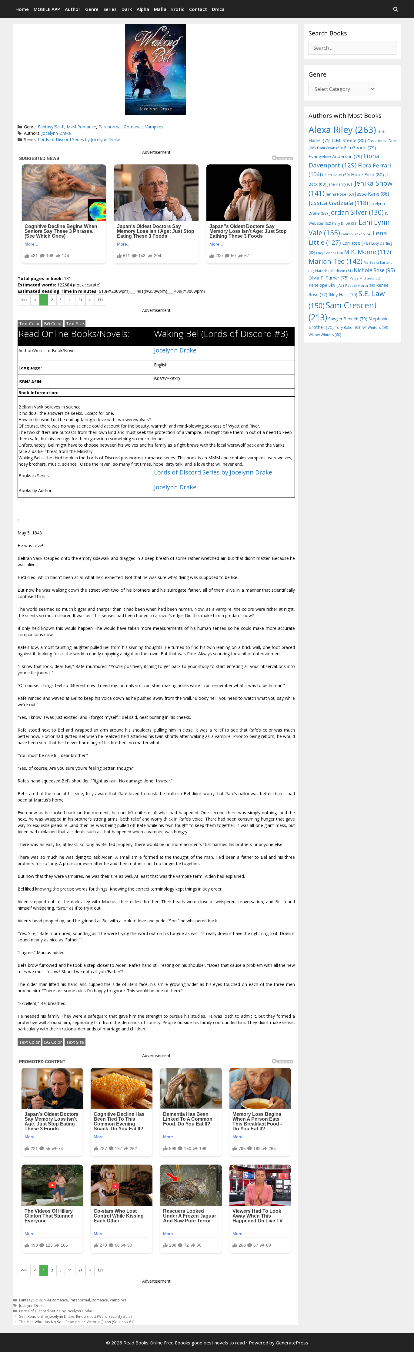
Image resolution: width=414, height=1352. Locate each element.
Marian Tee (335, 261)
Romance (133, 127)
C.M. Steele (349, 140)
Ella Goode (360, 147)
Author (72, 9)
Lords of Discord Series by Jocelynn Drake (79, 139)
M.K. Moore (367, 252)
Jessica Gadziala (338, 203)
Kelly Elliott (344, 223)
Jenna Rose (340, 194)
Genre (91, 9)
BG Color (53, 323)
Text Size (75, 323)
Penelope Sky (326, 285)
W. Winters (375, 327)
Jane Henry (340, 184)
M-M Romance (81, 127)
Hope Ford (367, 174)
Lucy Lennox (329, 253)
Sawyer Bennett (347, 319)
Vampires (154, 127)
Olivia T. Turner (329, 278)
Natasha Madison (333, 270)
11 (70, 300)
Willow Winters (325, 334)
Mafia (160, 9)
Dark (127, 9)
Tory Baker (348, 327)
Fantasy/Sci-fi (51, 127)
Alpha (143, 9)
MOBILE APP (47, 9)
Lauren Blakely (356, 234)
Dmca (218, 9)
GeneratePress (292, 1343)
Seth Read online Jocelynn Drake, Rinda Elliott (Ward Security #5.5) (75, 1316)
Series (110, 9)
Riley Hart (343, 294)
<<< (24, 300)
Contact (198, 9)
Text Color (29, 323)
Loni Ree (356, 243)
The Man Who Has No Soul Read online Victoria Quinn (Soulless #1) (77, 1321)
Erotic (177, 9)
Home (22, 9)
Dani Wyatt (330, 147)
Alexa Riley (342, 130)
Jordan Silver (356, 212)
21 (80, 300)
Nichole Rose (374, 270)
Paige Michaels (365, 278)
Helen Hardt (336, 174)
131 (100, 300)
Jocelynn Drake (56, 133)
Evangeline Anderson (335, 156)
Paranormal (110, 127)
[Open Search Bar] (395, 9)
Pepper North (360, 285)
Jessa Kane (372, 193)
